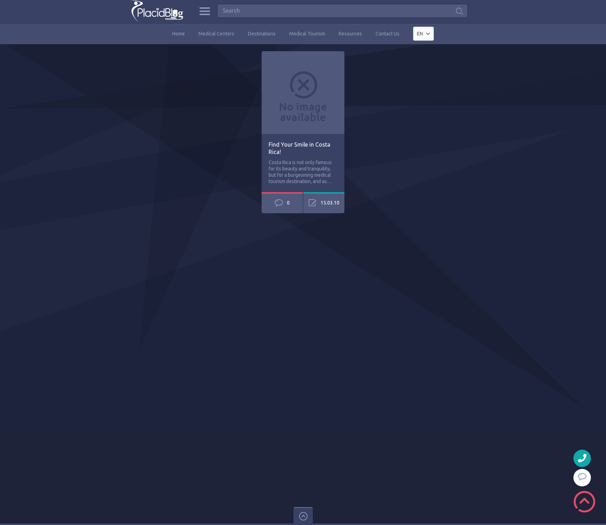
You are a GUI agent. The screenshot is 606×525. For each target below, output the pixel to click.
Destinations (262, 33)
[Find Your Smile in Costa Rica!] (303, 54)
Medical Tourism (307, 33)
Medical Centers (216, 33)
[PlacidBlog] (156, 11)
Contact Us (387, 33)
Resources (350, 33)
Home (178, 33)
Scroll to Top (584, 502)
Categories (204, 11)
